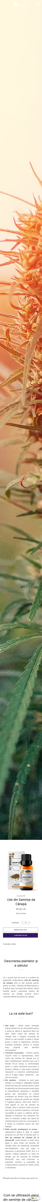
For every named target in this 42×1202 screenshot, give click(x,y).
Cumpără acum (20, 935)
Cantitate (15, 923)
